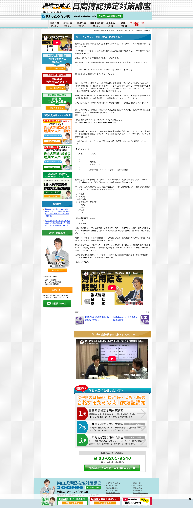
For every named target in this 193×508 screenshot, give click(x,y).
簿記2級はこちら (112, 488)
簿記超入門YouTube (113, 493)
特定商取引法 (137, 490)
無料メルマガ (137, 488)
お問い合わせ (137, 485)
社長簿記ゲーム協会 (113, 483)
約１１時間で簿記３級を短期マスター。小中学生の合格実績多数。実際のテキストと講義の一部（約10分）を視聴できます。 (116, 442)
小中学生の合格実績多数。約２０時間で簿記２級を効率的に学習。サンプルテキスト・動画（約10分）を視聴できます (116, 429)
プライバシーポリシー (140, 493)
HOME (96, 30)
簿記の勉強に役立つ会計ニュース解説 (110, 30)
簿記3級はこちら (112, 490)
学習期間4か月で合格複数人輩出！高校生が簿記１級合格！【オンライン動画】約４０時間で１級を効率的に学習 (113, 415)
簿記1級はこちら (112, 485)
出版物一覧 (137, 483)
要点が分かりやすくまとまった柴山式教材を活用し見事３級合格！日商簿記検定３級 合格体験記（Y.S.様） (57, 223)
